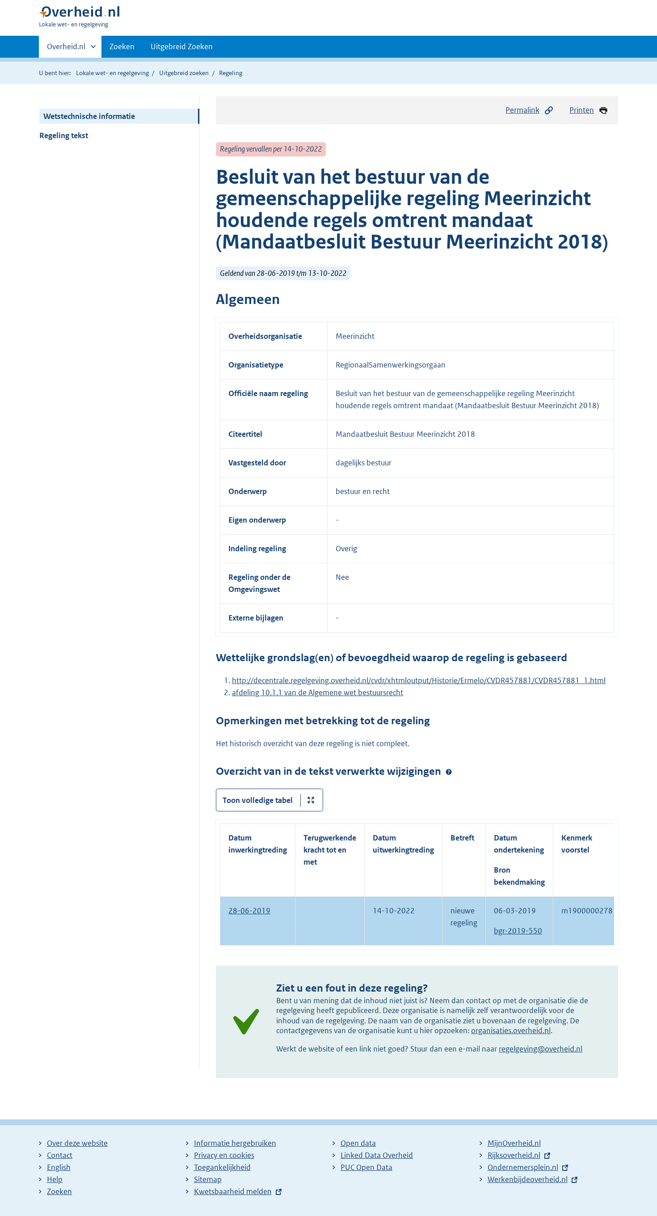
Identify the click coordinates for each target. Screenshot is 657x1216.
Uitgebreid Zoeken (182, 46)
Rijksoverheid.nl (514, 1155)
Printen (581, 110)
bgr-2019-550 (518, 931)
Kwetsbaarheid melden (233, 1191)
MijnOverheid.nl (514, 1143)
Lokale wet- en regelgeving (112, 73)
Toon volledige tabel (258, 800)
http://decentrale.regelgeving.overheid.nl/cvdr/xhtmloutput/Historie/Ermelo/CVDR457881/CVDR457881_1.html (419, 680)
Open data (358, 1143)
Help (55, 1179)
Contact (59, 1155)
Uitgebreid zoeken (184, 73)
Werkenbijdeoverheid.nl (528, 1179)
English (59, 1167)
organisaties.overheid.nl (511, 1030)
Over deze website (77, 1143)
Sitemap (208, 1179)
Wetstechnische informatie (89, 116)
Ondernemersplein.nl (523, 1167)
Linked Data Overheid (377, 1155)
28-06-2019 (249, 911)
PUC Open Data (366, 1167)
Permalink (522, 110)
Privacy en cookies (224, 1155)
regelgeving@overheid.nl (540, 1049)
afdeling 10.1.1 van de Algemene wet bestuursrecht (317, 692)
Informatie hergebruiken (235, 1143)
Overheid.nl (66, 50)
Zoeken (122, 46)
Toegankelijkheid (222, 1167)
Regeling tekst (63, 135)
